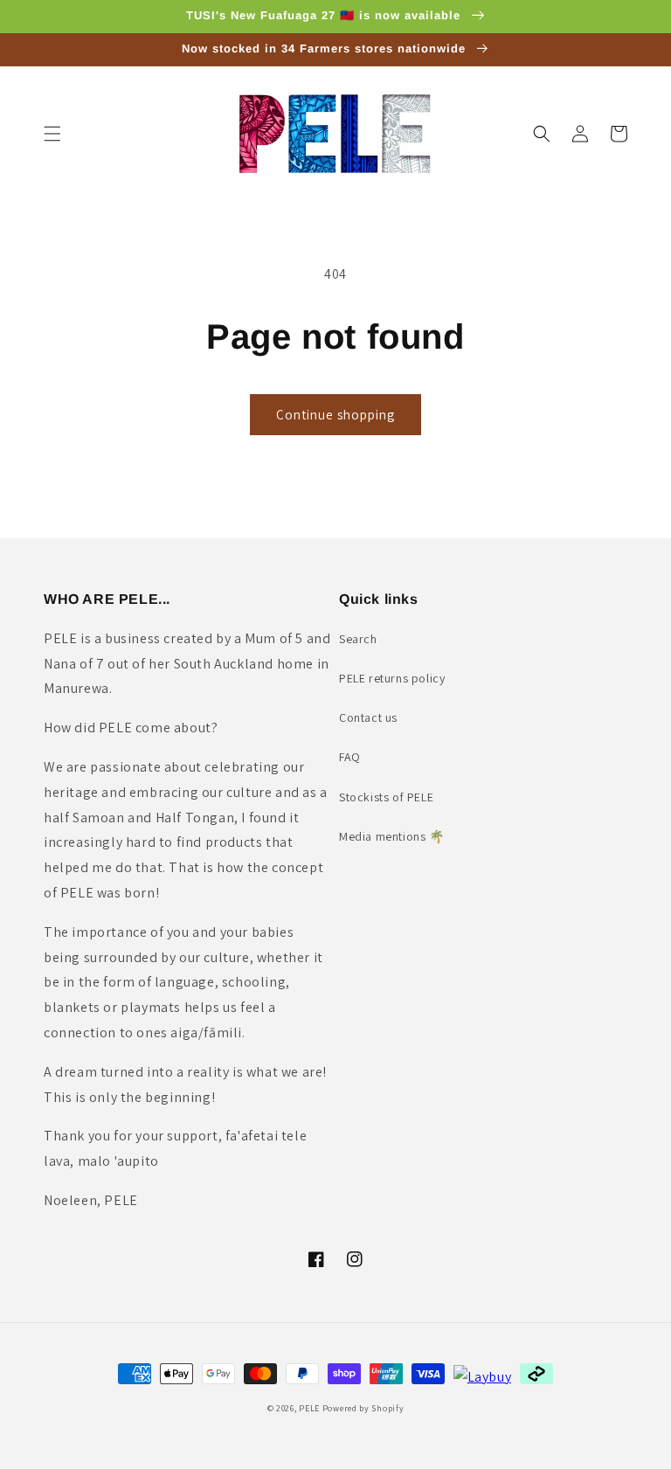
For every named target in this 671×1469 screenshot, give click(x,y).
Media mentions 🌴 (392, 836)
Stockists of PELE (386, 797)
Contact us (368, 717)
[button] (52, 133)
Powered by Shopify (363, 1408)
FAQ (350, 757)
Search (358, 639)
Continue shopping (335, 414)
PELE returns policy (392, 678)
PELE (309, 1408)
